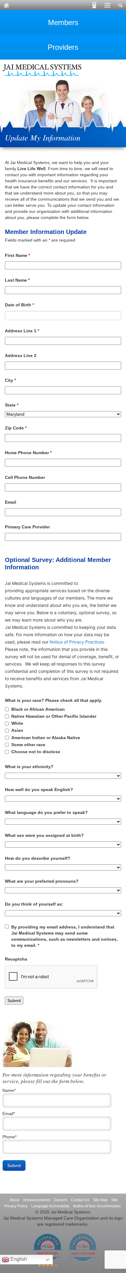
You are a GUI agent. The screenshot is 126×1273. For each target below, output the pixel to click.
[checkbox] (7, 709)
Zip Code (16, 427)
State (11, 405)
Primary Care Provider (27, 526)
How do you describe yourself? (37, 858)
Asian (17, 730)
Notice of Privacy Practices (77, 641)
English (18, 1259)
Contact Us (80, 1200)
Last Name (17, 280)
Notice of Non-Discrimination (97, 1206)
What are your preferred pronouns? (42, 881)
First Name (17, 255)
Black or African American (38, 709)
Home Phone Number (28, 452)
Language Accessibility (50, 1206)
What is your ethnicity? (29, 766)
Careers (60, 1200)
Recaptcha (16, 959)
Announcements (36, 1200)
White (17, 723)
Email (10, 502)
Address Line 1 (22, 330)
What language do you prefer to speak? (46, 812)
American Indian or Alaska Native (45, 737)
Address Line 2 (20, 355)
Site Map (100, 1200)
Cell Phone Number (25, 477)
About (14, 1200)
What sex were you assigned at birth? (44, 835)
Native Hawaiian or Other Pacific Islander (53, 716)
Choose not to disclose (35, 751)
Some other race (28, 744)
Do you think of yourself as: (34, 904)
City (10, 380)
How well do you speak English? (39, 789)
